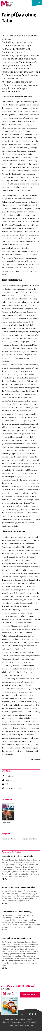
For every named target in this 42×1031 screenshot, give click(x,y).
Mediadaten (20, 1019)
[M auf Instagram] (32, 1013)
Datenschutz (16, 1022)
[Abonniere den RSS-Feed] (35, 1013)
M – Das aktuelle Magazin (18, 985)
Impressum (9, 1019)
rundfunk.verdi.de (30, 1022)
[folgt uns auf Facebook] (27, 1013)
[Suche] (19, 1013)
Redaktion (31, 1019)
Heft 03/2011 (6, 822)
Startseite (5, 839)
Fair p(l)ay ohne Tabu (29, 839)
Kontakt (6, 1022)
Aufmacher (15, 839)
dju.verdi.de (13, 1025)
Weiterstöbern (29, 994)
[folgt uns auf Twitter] (29, 1013)
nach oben (35, 759)
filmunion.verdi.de (26, 1025)
